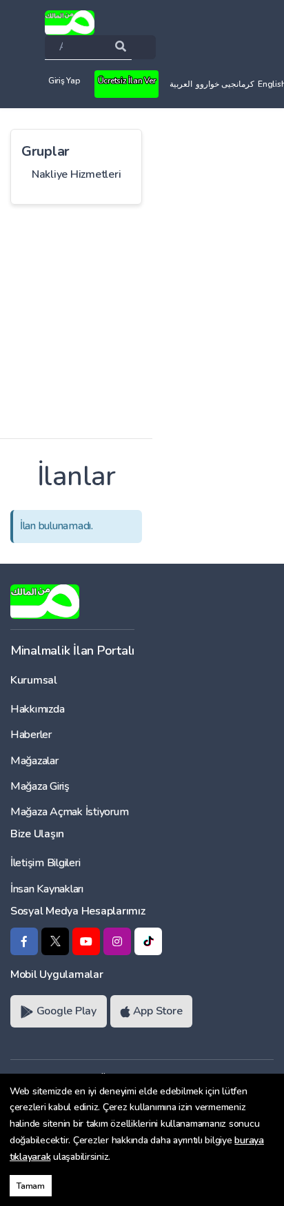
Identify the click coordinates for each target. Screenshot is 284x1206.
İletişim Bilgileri (45, 862)
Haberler (31, 734)
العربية (181, 84)
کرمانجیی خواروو (225, 84)
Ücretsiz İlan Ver (127, 80)
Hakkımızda (37, 709)
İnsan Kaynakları (46, 889)
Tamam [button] (31, 1186)
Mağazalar (34, 760)
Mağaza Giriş (40, 786)
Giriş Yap (64, 80)
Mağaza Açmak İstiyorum (69, 811)
